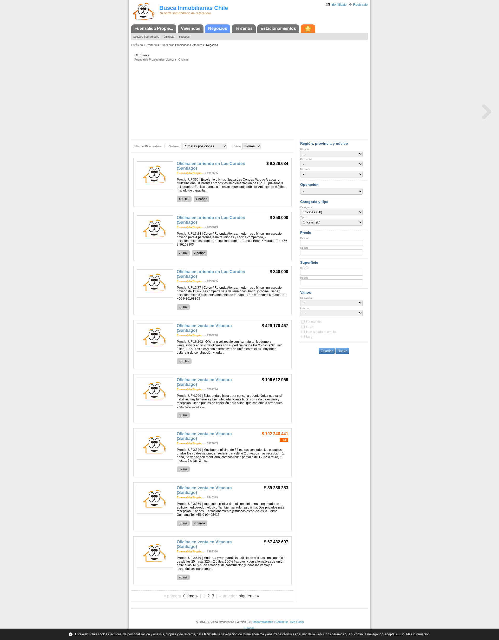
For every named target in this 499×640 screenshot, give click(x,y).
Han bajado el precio (321, 332)
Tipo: (303, 217)
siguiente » (249, 596)
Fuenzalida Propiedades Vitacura (181, 45)
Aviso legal (297, 621)
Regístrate (360, 4)
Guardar (327, 351)
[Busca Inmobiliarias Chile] (143, 20)
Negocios (217, 28)
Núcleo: (304, 169)
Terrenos (244, 28)
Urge (309, 327)
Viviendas (190, 28)
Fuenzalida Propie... (153, 28)
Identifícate (339, 4)
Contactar (281, 621)
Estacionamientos (278, 28)
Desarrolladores (263, 621)
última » (190, 596)
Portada (152, 45)
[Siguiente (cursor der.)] (486, 111)
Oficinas (169, 36)
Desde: (304, 238)
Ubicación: (306, 297)
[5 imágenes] (155, 512)
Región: (305, 149)
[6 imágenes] (155, 188)
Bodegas (184, 36)
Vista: (237, 146)
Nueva (342, 351)
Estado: (305, 308)
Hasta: (304, 247)
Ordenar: (174, 146)
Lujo (309, 337)
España (249, 628)
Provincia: (306, 159)
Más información (418, 634)
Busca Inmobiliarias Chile (193, 8)
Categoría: (306, 207)
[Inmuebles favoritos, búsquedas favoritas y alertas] (308, 28)
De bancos (313, 322)
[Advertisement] (251, 100)
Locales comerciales (146, 36)
